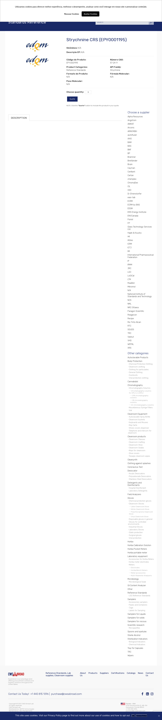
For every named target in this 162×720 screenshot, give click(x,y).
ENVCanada (133, 216)
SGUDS (131, 329)
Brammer (132, 157)
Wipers (131, 655)
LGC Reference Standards (139, 596)
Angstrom (132, 120)
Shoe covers (134, 453)
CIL (129, 186)
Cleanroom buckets (137, 420)
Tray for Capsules (135, 648)
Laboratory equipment (138, 556)
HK (129, 236)
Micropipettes (134, 628)
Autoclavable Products (138, 357)
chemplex (132, 179)
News (140, 673)
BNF (129, 149)
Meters (132, 565)
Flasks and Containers (138, 605)
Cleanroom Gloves (136, 504)
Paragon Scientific (136, 311)
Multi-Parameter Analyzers (141, 575)
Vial (130, 410)
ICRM (130, 244)
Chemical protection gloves (140, 501)
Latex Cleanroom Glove (140, 506)
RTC (129, 326)
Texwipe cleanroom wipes (139, 456)
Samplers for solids (136, 618)
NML (129, 304)
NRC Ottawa (133, 307)
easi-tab (131, 197)
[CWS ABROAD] (16, 674)
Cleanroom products (137, 436)
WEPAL (131, 344)
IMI (129, 251)
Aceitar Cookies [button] (90, 14)
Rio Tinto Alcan (134, 322)
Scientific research (136, 625)
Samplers (132, 599)
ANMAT (131, 124)
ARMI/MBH (132, 131)
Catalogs (131, 673)
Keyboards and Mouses (138, 422)
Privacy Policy (141, 716)
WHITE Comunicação (27, 709)
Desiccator (132, 470)
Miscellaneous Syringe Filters (141, 408)
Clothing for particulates (139, 370)
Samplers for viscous (137, 621)
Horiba (130, 541)
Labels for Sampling (137, 610)
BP (129, 153)
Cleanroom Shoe (136, 445)
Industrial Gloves (136, 527)
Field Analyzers (134, 494)
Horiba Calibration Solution (139, 545)
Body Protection (135, 361)
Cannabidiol (133, 381)
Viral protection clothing (138, 378)
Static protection (136, 532)
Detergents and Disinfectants (135, 484)
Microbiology (133, 579)
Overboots (133, 375)
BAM (130, 142)
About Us (83, 674)
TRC (129, 333)
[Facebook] (143, 694)
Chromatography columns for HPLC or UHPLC (140, 392)
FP (129, 223)
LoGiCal (131, 275)
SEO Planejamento (25, 711)
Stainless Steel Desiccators (140, 479)
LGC (129, 272)
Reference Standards (137, 593)
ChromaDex (133, 182)
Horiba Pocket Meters (137, 549)
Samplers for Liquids (137, 614)
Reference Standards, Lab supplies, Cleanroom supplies (59, 674)
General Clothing (135, 372)
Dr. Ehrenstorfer (134, 194)
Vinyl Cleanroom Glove (139, 516)
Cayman (131, 168)
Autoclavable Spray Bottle (139, 417)
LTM (129, 279)
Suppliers (104, 673)
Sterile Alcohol (134, 635)
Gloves (131, 498)
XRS (129, 348)
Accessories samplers (138, 602)
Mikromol (131, 286)
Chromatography (135, 385)
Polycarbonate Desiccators (140, 476)
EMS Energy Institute (137, 212)
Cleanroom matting (137, 442)
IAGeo (130, 240)
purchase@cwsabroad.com (66, 693)
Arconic (131, 127)
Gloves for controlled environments (137, 523)
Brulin (130, 164)
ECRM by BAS (134, 205)
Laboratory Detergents (138, 491)
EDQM (130, 208)
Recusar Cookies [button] (71, 14)
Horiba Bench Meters (139, 570)
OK (133, 716)
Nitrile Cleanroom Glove (140, 509)
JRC (129, 268)
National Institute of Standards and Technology (140, 295)
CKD (129, 190)
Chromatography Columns (139, 388)
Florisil (130, 219)
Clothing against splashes (139, 463)
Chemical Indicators (137, 645)
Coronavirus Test (135, 467)
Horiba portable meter (137, 552)
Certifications (117, 673)
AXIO (130, 138)
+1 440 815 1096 (39, 693)
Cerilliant (131, 171)
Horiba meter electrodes (139, 562)
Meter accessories (138, 573)
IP (128, 261)
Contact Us (150, 674)
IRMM (130, 264)
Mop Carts (133, 425)
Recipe (131, 318)
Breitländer (132, 160)
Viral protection (135, 538)
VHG (129, 340)
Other (130, 589)
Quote (72, 99)
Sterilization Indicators (137, 639)
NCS (129, 300)
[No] (159, 716)
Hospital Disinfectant (137, 488)
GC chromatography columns (142, 405)
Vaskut (131, 337)
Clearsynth (132, 459)
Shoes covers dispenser (139, 428)
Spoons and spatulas (137, 631)
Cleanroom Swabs (136, 448)
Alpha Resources (135, 116)
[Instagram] (152, 694)
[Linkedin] (147, 694)
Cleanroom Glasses (137, 439)
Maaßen (131, 283)
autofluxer (132, 135)
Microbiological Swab (137, 582)
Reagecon (132, 315)
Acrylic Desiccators (137, 474)
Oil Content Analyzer (137, 585)
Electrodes (135, 568)
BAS (129, 146)
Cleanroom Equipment (137, 414)
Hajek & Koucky (135, 233)
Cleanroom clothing (137, 367)
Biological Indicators (137, 642)
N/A (129, 290)
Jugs (131, 608)
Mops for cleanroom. (137, 450)
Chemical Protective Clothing (141, 364)
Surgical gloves (135, 535)
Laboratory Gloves (136, 530)
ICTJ (129, 247)
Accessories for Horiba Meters (141, 559)
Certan (131, 175)
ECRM (130, 201)
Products (92, 673)
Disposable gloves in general (140, 519)
